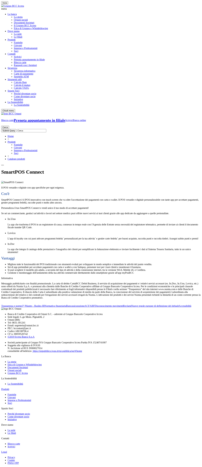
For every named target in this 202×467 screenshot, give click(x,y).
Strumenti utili (15, 79)
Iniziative (18, 99)
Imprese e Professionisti (25, 48)
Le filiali (18, 36)
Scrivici (17, 56)
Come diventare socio (25, 96)
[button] (101, 8)
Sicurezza (12, 68)
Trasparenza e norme (11, 306)
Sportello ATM (21, 76)
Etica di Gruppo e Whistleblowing (31, 28)
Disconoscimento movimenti (109, 306)
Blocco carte (20, 62)
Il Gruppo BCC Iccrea (25, 25)
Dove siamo (14, 31)
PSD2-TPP (13, 463)
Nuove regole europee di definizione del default (155, 306)
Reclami (127, 306)
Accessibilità (185, 306)
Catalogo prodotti (16, 159)
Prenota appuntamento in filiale (29, 59)
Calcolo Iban (20, 82)
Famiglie (18, 42)
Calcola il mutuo (22, 85)
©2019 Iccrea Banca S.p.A (21, 336)
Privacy (11, 457)
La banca (12, 14)
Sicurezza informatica (24, 71)
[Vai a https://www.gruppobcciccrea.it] (12, 6)
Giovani (18, 45)
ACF (87, 306)
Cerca (5, 127)
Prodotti (11, 39)
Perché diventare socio (25, 93)
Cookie (11, 460)
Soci (16, 51)
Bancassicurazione (75, 306)
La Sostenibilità (15, 102)
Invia (5, 3)
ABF (92, 306)
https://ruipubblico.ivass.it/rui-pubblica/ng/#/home (57, 351)
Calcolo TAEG (21, 88)
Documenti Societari (24, 22)
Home (11, 136)
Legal (4, 452)
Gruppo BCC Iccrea (18, 373)
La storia (18, 17)
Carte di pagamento (23, 73)
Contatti (11, 54)
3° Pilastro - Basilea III (33, 306)
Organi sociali (21, 19)
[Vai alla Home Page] (11, 113)
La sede (18, 34)
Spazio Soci (13, 90)
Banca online (79, 120)
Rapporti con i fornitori (25, 65)
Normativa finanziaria (55, 306)
